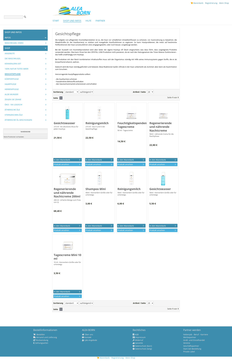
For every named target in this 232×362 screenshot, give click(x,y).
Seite (55, 98)
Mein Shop (224, 3)
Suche (24, 16)
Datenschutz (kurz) (143, 346)
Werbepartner (189, 337)
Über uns (88, 334)
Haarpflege (10, 84)
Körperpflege (12, 79)
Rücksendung (41, 340)
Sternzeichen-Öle (14, 115)
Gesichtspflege (13, 74)
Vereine (186, 343)
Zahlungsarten (41, 343)
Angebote (10, 53)
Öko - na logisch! (13, 104)
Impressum (140, 337)
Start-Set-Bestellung (192, 349)
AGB (136, 334)
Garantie (139, 343)
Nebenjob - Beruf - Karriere (195, 334)
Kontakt (87, 337)
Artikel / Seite (139, 92)
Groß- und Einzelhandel (194, 340)
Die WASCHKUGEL (13, 58)
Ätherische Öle (12, 110)
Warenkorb (198, 3)
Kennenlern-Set (13, 63)
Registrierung (211, 3)
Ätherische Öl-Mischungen (18, 120)
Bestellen (40, 334)
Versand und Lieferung (46, 337)
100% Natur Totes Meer (16, 69)
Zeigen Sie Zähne (13, 99)
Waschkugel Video (14, 43)
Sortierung (58, 92)
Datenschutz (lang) (143, 349)
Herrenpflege (12, 89)
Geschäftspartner (191, 346)
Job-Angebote (90, 340)
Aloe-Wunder (11, 94)
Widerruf (139, 340)
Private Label (189, 351)
